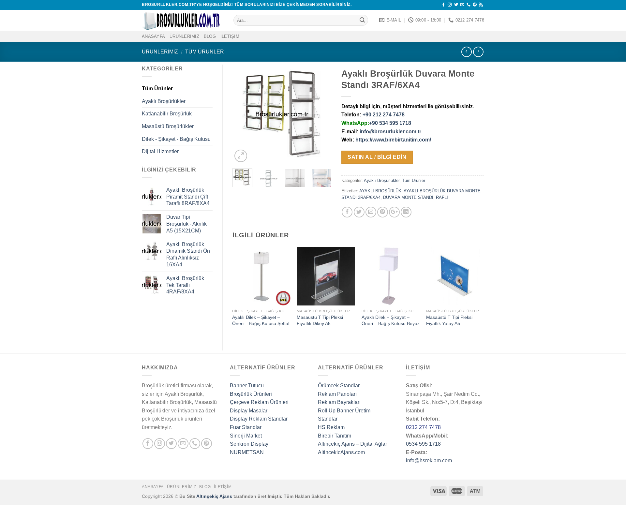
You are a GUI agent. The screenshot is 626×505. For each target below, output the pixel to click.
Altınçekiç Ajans (214, 496)
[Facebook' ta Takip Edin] (443, 5)
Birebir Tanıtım (334, 435)
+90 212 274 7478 (384, 114)
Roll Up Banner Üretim (344, 410)
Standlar (327, 419)
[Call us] (468, 5)
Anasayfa (153, 486)
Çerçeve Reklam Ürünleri (259, 402)
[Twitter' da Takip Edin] (456, 5)
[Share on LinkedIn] (406, 212)
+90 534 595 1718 (390, 123)
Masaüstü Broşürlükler (168, 126)
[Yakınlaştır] (240, 156)
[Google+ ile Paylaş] (394, 212)
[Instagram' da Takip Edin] (450, 5)
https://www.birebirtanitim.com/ (393, 139)
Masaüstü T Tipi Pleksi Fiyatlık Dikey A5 (320, 320)
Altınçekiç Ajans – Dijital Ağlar (352, 444)
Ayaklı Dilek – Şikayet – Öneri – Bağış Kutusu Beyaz (391, 320)
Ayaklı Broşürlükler (381, 180)
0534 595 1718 (423, 444)
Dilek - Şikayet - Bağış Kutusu (176, 139)
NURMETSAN (247, 452)
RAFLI (442, 197)
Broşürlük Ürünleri (251, 394)
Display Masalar (248, 410)
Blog (210, 36)
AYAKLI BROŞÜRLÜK (380, 190)
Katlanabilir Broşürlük (167, 113)
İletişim (229, 36)
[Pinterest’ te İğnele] (382, 212)
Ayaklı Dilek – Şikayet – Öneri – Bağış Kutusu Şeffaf (261, 320)
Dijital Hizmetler (160, 151)
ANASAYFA (153, 36)
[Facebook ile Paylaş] (347, 212)
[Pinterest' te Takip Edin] (475, 5)
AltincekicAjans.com (341, 452)
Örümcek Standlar (339, 385)
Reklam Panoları (337, 394)
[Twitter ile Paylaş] (359, 212)
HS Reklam (331, 427)
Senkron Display (249, 444)
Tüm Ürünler (204, 51)
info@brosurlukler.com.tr (390, 131)
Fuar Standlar (245, 427)
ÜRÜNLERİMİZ (184, 36)
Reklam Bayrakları (339, 402)
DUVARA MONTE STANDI (408, 197)
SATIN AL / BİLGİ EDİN (377, 157)
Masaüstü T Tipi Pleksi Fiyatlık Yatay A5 (449, 320)
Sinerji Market (246, 435)
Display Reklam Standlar (259, 419)
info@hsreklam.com (429, 460)
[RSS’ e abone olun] (481, 5)
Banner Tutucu (247, 385)
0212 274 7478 (423, 427)
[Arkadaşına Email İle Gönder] (370, 212)
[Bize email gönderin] (462, 5)
